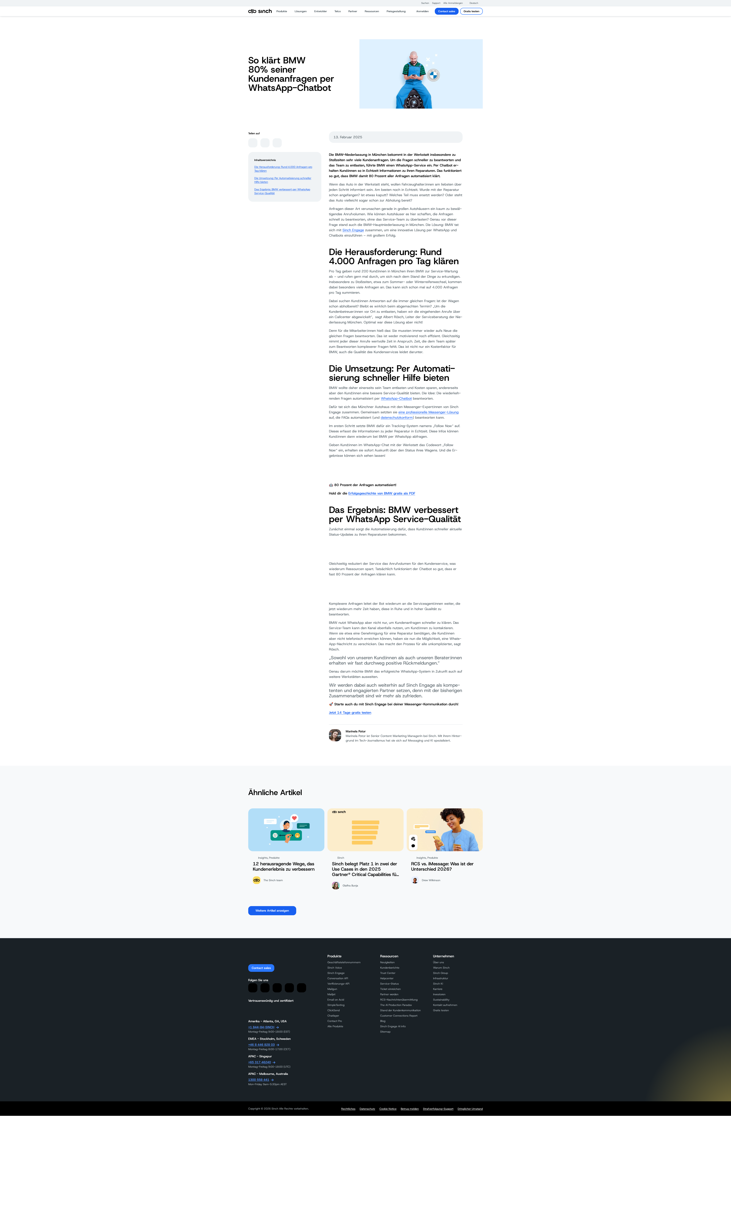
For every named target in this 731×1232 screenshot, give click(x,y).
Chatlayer (333, 1015)
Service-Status (389, 983)
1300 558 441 (258, 1080)
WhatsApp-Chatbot (396, 398)
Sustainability (441, 999)
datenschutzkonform (397, 417)
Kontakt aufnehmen (445, 1005)
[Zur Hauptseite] (260, 11)
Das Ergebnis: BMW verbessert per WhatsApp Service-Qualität (282, 191)
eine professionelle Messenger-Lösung (428, 412)
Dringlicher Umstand (470, 1108)
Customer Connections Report (398, 1015)
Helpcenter (386, 978)
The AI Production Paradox (396, 1005)
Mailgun (332, 989)
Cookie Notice (388, 1108)
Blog (382, 1021)
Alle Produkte (335, 1026)
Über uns (438, 962)
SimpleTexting (336, 1005)
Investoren (439, 994)
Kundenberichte (389, 967)
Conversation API (337, 978)
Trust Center (387, 973)
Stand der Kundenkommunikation (400, 1010)
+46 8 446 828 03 (261, 1045)
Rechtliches (348, 1108)
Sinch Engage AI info (393, 1026)
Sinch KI (438, 983)
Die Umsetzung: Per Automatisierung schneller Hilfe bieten (282, 180)
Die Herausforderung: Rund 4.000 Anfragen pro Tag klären (283, 168)
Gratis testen (471, 11)
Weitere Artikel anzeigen (272, 911)
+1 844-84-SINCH (261, 1027)
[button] (423, 3)
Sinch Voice (334, 967)
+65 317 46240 (259, 1062)
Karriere (437, 989)
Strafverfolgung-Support (438, 1108)
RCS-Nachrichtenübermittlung (399, 999)
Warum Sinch (441, 967)
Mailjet (331, 994)
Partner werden (389, 994)
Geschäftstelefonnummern (344, 962)
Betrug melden (410, 1108)
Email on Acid (335, 999)
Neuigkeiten (387, 962)
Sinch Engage (353, 230)
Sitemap (385, 1031)
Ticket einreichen (390, 989)
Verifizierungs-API (338, 983)
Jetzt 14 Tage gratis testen (350, 712)
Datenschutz (367, 1108)
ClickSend (333, 1010)
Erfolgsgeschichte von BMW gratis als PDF (381, 493)
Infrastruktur (440, 978)
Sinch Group (440, 973)
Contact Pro (334, 1021)
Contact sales (446, 11)
